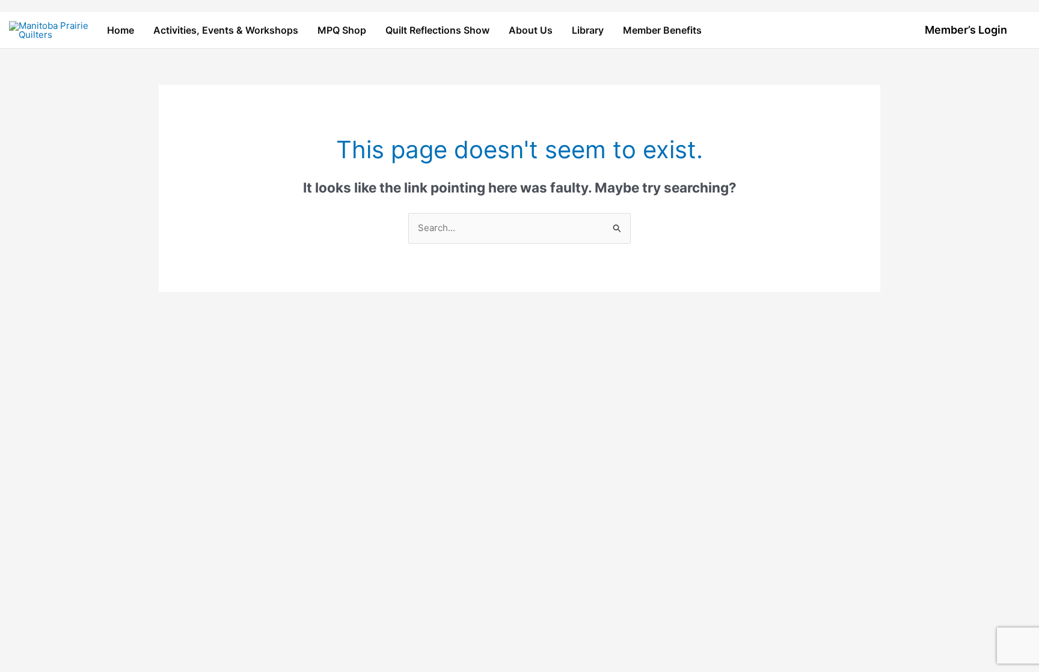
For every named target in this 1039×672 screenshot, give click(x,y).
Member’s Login (966, 29)
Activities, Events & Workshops (225, 30)
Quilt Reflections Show (437, 30)
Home (120, 30)
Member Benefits (662, 30)
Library (588, 30)
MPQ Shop (341, 30)
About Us (531, 30)
